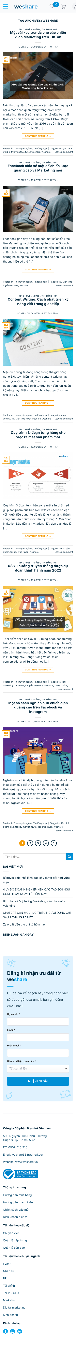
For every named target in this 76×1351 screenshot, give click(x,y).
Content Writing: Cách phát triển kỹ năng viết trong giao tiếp (38, 301)
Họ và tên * (13, 1014)
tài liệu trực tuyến (19, 552)
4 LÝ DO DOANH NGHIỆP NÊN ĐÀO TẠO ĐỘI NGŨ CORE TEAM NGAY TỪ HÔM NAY (36, 892)
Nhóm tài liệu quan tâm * (21, 1061)
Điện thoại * (14, 1045)
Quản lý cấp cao (14, 1247)
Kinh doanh (10, 1314)
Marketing (9, 1300)
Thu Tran (52, 47)
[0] (51, 6)
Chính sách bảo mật (16, 1209)
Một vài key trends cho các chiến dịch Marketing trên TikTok (38, 35)
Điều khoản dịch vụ (15, 1217)
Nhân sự (8, 1271)
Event (7, 1263)
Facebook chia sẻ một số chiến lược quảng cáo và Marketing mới (38, 168)
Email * (11, 1029)
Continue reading (38, 136)
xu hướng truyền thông (56, 685)
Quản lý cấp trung (15, 1240)
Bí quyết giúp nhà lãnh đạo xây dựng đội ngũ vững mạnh (37, 880)
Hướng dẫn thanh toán (18, 1202)
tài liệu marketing (24, 826)
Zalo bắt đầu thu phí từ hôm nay (24, 924)
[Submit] (69, 856)
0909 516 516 (17, 1147)
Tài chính (9, 1285)
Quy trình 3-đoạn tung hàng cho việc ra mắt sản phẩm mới (38, 435)
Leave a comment (64, 151)
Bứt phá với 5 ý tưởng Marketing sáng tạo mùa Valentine (34, 903)
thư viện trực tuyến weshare (25, 151)
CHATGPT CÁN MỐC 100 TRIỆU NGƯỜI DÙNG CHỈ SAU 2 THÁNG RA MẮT (37, 915)
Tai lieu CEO (11, 1293)
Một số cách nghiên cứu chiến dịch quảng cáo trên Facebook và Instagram (38, 707)
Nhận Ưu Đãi (38, 1081)
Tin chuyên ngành (29, 29)
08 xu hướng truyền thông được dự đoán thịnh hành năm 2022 (38, 568)
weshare (46, 151)
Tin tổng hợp (49, 29)
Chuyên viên (11, 1233)
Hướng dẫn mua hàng (17, 1195)
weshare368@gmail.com (28, 1154)
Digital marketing (14, 1307)
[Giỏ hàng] (63, 6)
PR (5, 1278)
